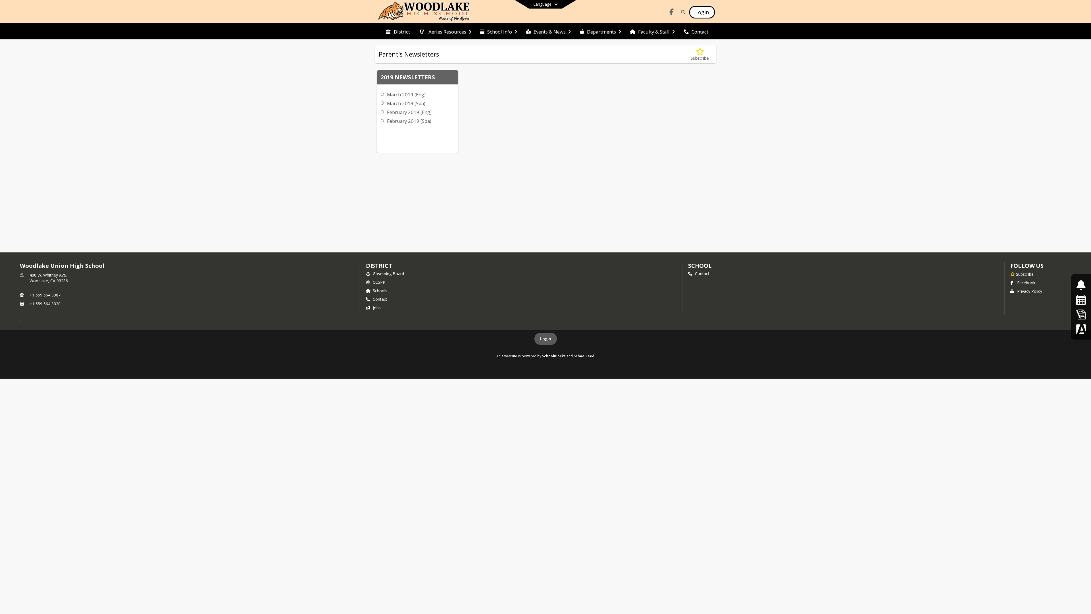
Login (545, 338)
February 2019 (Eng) (409, 112)
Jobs (377, 307)
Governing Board (388, 273)
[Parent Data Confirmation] (1081, 329)
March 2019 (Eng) (406, 94)
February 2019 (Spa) (409, 121)
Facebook (1026, 282)
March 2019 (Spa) (406, 103)
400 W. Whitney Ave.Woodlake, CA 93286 (49, 277)
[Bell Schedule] (1081, 285)
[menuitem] (398, 31)
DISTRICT (379, 265)
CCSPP (379, 282)
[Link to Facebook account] (671, 13)
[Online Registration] (1081, 314)
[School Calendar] (1081, 300)
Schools (380, 290)
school (700, 265)
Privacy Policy (1029, 291)
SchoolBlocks (554, 356)
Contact (380, 299)
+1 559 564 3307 (45, 295)
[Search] (682, 12)
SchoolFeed (584, 356)
